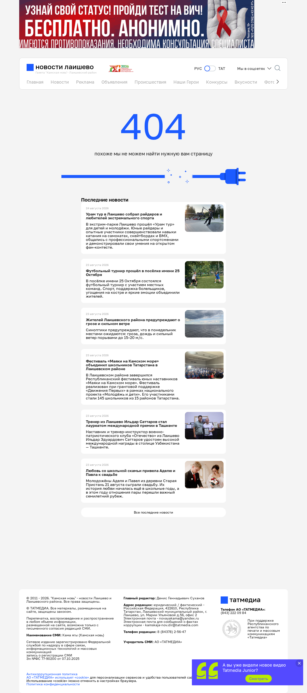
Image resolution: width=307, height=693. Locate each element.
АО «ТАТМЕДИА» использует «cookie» (57, 677)
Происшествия (150, 82)
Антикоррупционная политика (51, 674)
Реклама (85, 82)
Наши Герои (186, 82)
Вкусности (246, 82)
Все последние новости (153, 512)
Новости (60, 82)
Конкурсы (216, 82)
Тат (221, 68)
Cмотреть (258, 678)
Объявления (114, 82)
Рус (198, 68)
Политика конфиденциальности (53, 684)
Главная (35, 82)
